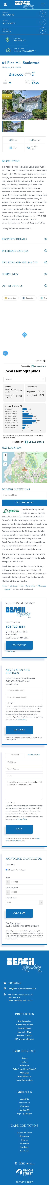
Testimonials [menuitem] (24, 1103)
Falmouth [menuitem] (24, 1144)
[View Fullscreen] (5, 464)
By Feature (8, 15)
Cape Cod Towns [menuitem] (24, 1133)
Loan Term (10, 864)
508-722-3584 (15, 627)
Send (19, 829)
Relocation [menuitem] (24, 1066)
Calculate (19, 913)
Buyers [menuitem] (24, 1058)
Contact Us (19, 645)
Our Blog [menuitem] (24, 1106)
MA (21, 586)
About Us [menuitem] (24, 1099)
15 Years (22, 870)
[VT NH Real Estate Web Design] (24, 1172)
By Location (9, 23)
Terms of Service (16, 840)
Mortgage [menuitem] (24, 1073)
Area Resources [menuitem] (24, 1077)
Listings (13, 586)
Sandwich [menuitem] (24, 1151)
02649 (7, 590)
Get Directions (24, 503)
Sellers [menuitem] (25, 1062)
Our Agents (10, 651)
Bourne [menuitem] (24, 1140)
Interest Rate (11, 898)
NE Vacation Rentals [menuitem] (24, 1039)
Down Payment (12, 888)
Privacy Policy (22, 720)
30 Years (11, 870)
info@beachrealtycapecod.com (22, 989)
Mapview (19, 40)
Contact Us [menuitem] (24, 1110)
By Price (7, 31)
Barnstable (30, 586)
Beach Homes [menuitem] (24, 1028)
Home (4, 586)
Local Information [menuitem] (24, 1080)
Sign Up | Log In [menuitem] (24, 1114)
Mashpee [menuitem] (24, 1147)
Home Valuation (24, 50)
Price (8, 878)
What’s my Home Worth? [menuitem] (24, 1069)
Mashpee (42, 586)
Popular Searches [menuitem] (24, 1036)
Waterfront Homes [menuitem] (24, 1025)
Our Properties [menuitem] (24, 1021)
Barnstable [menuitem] (24, 1136)
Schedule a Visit (34, 755)
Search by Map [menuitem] (24, 1032)
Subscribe (19, 730)
